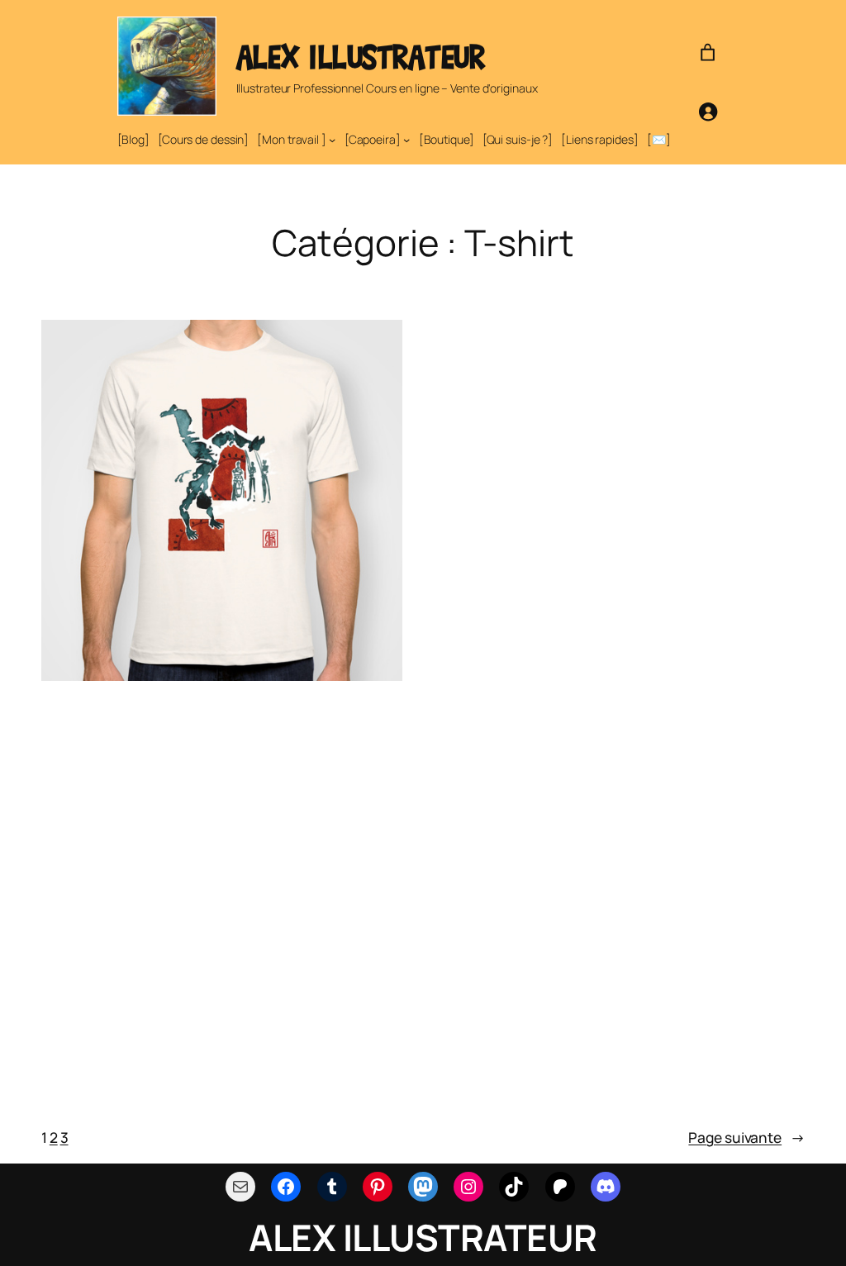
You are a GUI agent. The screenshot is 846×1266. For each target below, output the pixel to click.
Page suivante (746, 1137)
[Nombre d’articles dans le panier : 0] (708, 52)
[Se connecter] (708, 111)
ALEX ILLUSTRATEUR (360, 56)
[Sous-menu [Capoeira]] (406, 139)
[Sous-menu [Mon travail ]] (332, 139)
